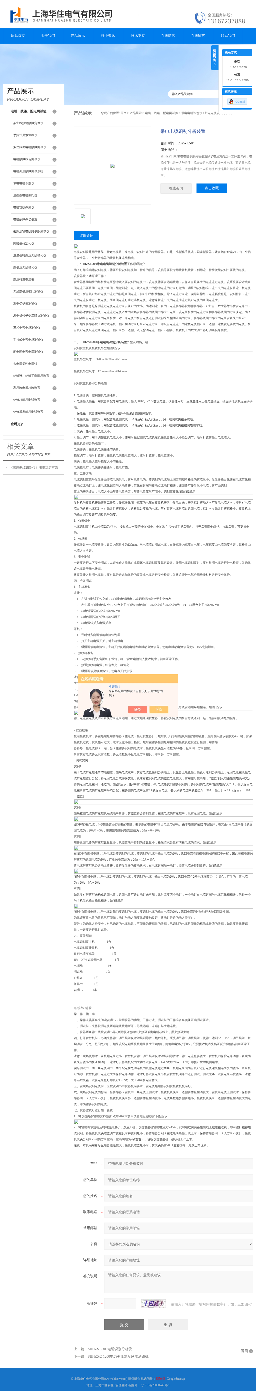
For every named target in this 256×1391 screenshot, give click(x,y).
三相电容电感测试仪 (26, 327)
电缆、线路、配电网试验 (161, 113)
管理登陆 (122, 1385)
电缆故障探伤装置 (25, 219)
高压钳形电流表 (23, 279)
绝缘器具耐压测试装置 (28, 412)
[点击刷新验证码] (153, 1304)
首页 (123, 113)
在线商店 (168, 36)
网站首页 (18, 36)
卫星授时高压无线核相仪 (29, 255)
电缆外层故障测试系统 (28, 171)
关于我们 (48, 36)
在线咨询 (176, 188)
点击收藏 (212, 188)
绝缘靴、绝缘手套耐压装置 (31, 376)
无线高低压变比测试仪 (28, 291)
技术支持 (138, 36)
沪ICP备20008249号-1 (156, 1385)
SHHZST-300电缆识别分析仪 (110, 1349)
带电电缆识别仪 (23, 183)
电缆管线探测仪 (23, 207)
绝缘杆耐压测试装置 (26, 400)
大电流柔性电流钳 (25, 363)
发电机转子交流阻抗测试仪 (31, 315)
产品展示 (78, 36)
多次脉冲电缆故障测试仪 (29, 147)
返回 (244, 1351)
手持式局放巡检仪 (25, 135)
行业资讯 (108, 36)
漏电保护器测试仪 (25, 303)
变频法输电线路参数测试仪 (31, 231)
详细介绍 (87, 235)
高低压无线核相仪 (25, 267)
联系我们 (228, 36)
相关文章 (20, 446)
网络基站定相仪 (23, 243)
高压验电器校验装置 (26, 388)
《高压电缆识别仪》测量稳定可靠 (34, 468)
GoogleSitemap (176, 1378)
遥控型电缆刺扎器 (25, 195)
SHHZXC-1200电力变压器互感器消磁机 (118, 1356)
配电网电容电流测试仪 (28, 351)
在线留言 (198, 36)
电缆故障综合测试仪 (26, 159)
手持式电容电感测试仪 (28, 339)
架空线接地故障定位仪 (28, 123)
